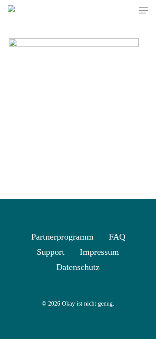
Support (51, 252)
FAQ (117, 236)
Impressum (99, 252)
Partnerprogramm (62, 236)
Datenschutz (78, 267)
